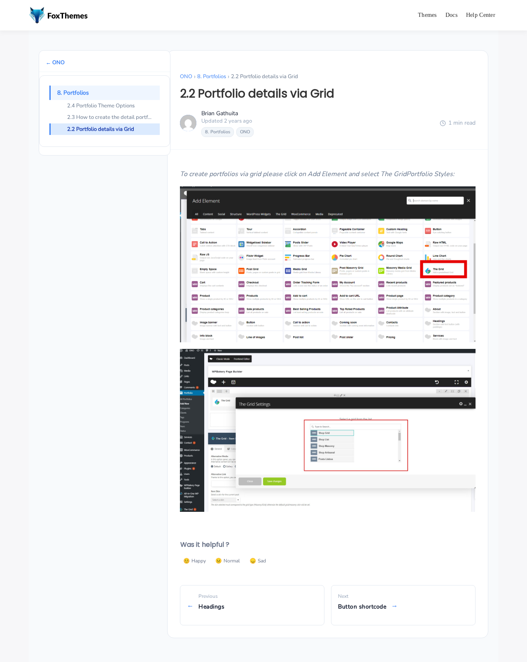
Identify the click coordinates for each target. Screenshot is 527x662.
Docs (451, 15)
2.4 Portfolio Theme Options (101, 105)
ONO (186, 76)
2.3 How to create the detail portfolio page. (113, 117)
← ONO (55, 62)
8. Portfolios (73, 93)
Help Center (480, 15)
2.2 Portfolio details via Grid (100, 129)
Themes (427, 15)
